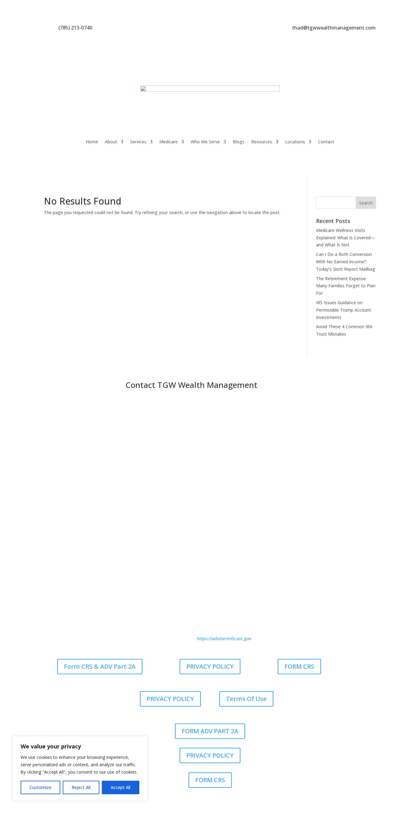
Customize (40, 787)
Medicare (168, 142)
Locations (295, 142)
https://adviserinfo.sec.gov (223, 638)
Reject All (81, 787)
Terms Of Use (246, 699)
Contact (326, 142)
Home (92, 142)
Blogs (238, 142)
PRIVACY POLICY (210, 666)
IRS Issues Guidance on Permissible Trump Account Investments (343, 310)
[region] (80, 768)
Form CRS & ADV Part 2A (100, 666)
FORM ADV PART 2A (210, 731)
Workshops (245, 577)
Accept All (120, 787)
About (111, 142)
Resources (261, 142)
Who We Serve (205, 142)
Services (138, 142)
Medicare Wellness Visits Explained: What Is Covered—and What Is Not (345, 237)
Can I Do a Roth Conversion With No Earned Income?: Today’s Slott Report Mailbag (345, 261)
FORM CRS (299, 666)
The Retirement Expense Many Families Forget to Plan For (345, 286)
